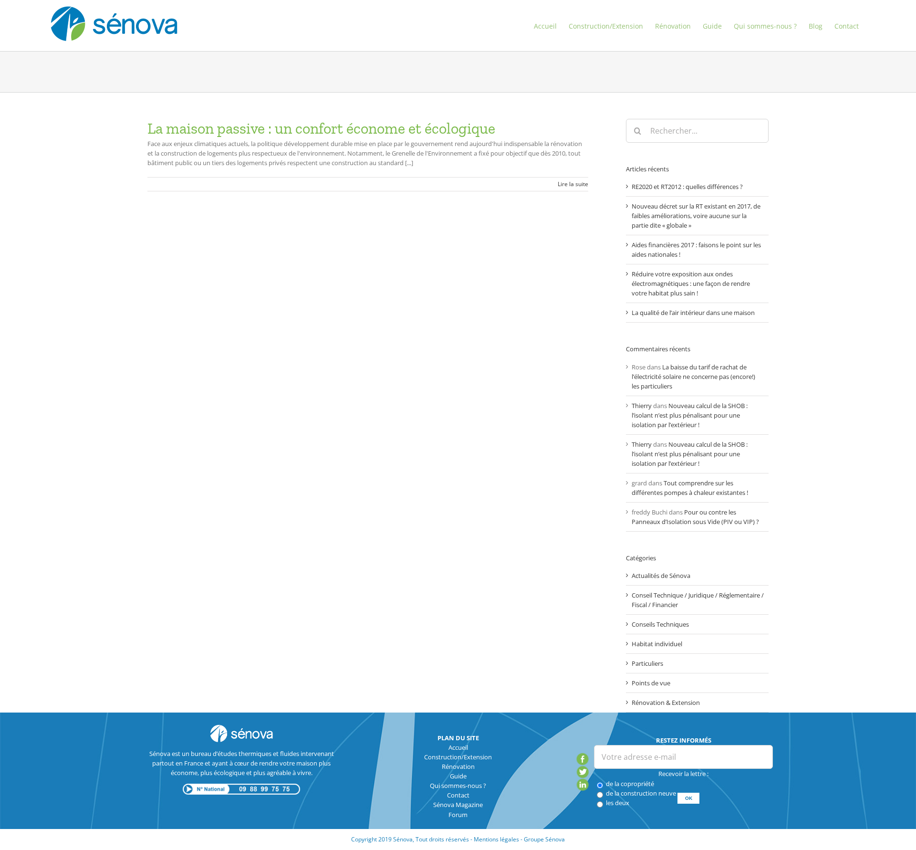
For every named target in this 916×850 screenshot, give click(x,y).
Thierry (642, 405)
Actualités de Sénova (661, 575)
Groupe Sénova (544, 839)
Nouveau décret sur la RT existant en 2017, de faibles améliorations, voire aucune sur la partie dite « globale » (696, 216)
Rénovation (458, 766)
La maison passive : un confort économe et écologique (321, 128)
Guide (458, 776)
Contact (458, 795)
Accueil (458, 747)
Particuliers (647, 663)
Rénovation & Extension (666, 702)
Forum (458, 814)
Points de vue (651, 683)
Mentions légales (496, 839)
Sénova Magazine (458, 804)
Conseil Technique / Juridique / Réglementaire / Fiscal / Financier (698, 600)
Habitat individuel (657, 644)
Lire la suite (573, 184)
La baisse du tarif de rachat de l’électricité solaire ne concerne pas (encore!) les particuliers (693, 376)
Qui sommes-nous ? (458, 785)
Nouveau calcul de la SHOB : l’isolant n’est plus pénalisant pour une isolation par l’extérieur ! (690, 415)
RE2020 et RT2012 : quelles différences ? (687, 186)
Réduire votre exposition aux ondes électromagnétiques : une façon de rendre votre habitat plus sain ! (691, 283)
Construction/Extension (458, 757)
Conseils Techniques (660, 624)
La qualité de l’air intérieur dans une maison (693, 312)
